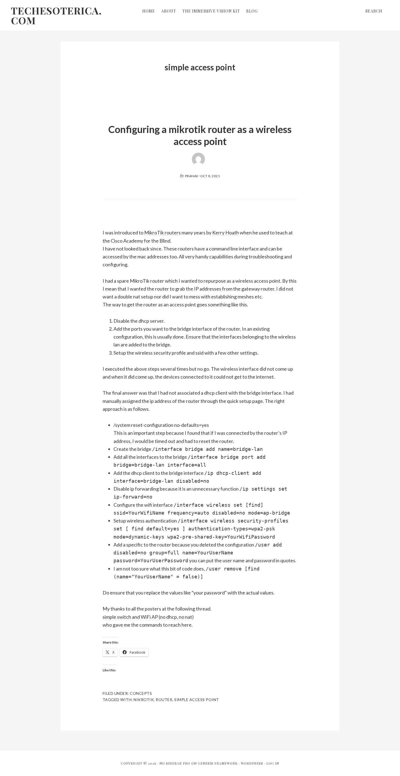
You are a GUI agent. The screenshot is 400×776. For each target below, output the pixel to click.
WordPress (252, 763)
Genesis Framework (218, 763)
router (164, 699)
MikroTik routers (162, 232)
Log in (272, 763)
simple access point (196, 699)
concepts (141, 693)
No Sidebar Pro (174, 763)
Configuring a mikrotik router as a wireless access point (200, 135)
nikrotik (144, 699)
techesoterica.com (56, 15)
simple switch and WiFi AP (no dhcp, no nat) (148, 617)
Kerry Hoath (225, 232)
